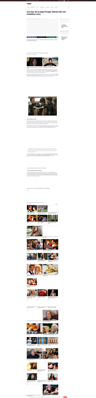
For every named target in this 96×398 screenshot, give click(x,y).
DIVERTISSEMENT (42, 7)
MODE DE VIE (47, 7)
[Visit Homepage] (29, 4)
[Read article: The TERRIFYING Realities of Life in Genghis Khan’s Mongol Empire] (64, 21)
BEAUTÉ (52, 7)
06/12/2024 (63, 28)
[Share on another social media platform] (57, 37)
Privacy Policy (30, 0)
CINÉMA (29, 9)
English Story (56, 7)
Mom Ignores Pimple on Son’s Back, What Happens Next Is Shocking (64, 38)
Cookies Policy (36, 0)
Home (27, 9)
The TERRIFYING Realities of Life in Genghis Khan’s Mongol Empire (64, 26)
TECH (37, 7)
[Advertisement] (55, 3)
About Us (27, 0)
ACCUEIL (28, 7)
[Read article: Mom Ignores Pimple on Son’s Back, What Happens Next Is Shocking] (64, 33)
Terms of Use (33, 0)
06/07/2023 (63, 40)
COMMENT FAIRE (33, 7)
